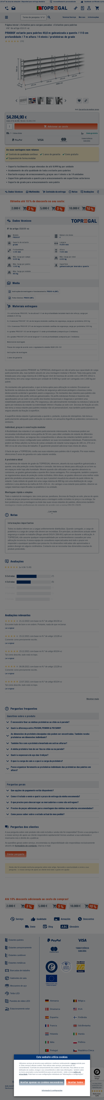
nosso (73, 1063)
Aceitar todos (75, 1082)
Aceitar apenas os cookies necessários (41, 1082)
